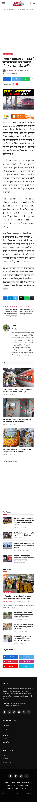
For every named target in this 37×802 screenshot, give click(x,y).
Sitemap (5, 759)
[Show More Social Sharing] (32, 79)
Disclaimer (11, 785)
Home (7, 782)
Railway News (7, 54)
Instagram (6, 729)
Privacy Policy (13, 788)
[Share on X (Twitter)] (16, 79)
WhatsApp (6, 742)
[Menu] (3, 3)
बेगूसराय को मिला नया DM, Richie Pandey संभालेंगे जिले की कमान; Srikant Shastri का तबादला (23, 638)
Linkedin (5, 735)
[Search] (34, 3)
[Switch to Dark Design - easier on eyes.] (30, 3)
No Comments (12, 73)
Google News (7, 762)
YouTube (5, 739)
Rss (4, 755)
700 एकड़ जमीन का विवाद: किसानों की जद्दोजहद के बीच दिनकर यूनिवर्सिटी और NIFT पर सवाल (23, 626)
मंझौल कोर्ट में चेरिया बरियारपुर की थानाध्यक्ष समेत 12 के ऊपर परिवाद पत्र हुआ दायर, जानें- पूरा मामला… (24, 558)
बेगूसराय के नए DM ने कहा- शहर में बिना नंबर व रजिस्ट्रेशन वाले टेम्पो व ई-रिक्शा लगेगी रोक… (24, 545)
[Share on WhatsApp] (25, 79)
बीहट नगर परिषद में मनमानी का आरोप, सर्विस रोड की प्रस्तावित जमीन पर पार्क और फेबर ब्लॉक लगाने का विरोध (23, 615)
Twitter (5, 732)
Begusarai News (8, 592)
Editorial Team (22, 785)
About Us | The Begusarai (20, 782)
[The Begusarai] (19, 3)
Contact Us (25, 788)
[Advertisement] (18, 31)
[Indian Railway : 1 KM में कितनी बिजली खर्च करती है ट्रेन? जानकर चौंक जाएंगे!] (18, 99)
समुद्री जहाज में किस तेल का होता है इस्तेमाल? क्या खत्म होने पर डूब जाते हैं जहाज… (27, 312)
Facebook (6, 725)
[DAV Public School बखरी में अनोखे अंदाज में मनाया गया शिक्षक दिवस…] (7, 535)
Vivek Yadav (12, 71)
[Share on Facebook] (7, 79)
